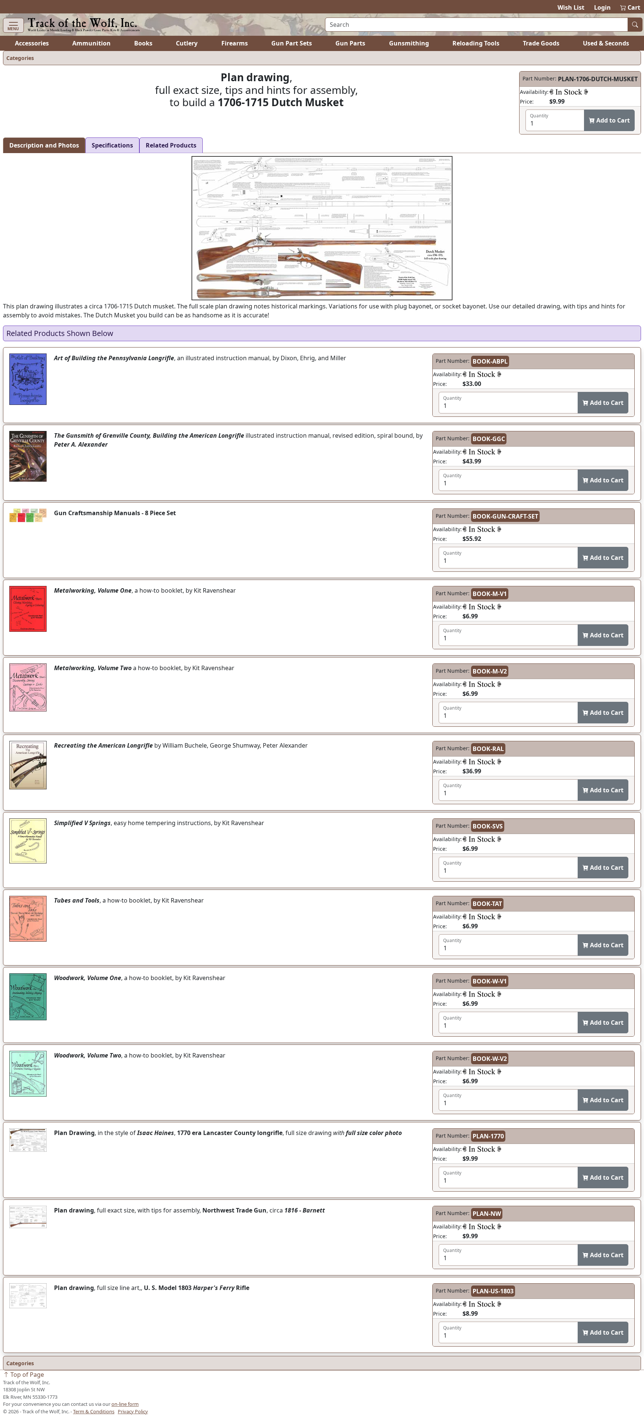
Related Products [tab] (171, 145)
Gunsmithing (409, 43)
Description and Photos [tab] (44, 145)
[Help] (568, 92)
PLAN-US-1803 (493, 1291)
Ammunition (91, 43)
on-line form (125, 1404)
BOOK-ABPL (490, 361)
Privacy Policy (133, 1411)
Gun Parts (350, 43)
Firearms (234, 43)
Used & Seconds (606, 43)
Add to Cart (612, 120)
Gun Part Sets (291, 43)
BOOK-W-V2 (490, 1059)
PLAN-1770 (488, 1136)
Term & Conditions (93, 1411)
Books (143, 43)
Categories (20, 57)
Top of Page (26, 1374)
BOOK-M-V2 (490, 671)
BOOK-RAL (488, 749)
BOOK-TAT (487, 904)
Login (602, 7)
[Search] (635, 25)
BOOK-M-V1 (490, 594)
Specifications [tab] (112, 145)
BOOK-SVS (488, 826)
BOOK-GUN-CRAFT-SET (505, 516)
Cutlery (187, 43)
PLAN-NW (487, 1214)
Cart (631, 7)
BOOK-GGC (489, 439)
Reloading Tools (475, 43)
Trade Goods (541, 43)
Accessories (32, 43)
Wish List (571, 7)
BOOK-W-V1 (490, 981)
